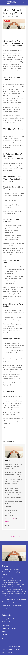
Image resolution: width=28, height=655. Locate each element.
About (7, 519)
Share (7, 34)
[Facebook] (2, 639)
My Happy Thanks (16, 646)
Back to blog (15, 536)
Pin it (8, 20)
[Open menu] (4, 3)
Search (4, 652)
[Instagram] (5, 639)
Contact (13, 519)
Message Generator (8, 619)
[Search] (24, 3)
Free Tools (5, 625)
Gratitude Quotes (8, 622)
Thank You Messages (9, 628)
